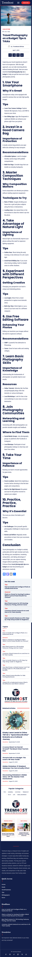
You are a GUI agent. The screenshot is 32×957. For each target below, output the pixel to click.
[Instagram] (10, 954)
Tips (6, 584)
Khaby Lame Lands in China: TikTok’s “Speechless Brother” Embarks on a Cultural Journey (16, 735)
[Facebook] (10, 55)
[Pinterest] (18, 55)
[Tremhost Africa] (9, 47)
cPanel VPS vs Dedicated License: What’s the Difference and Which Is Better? (15, 683)
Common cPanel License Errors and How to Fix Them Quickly (17, 611)
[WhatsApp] (22, 55)
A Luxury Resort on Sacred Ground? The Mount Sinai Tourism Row (15, 749)
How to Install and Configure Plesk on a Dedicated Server (17, 587)
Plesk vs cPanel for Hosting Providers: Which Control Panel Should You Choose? (17, 595)
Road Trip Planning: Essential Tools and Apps (8, 835)
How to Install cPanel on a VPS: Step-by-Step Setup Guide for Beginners (17, 618)
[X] (14, 55)
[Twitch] (18, 954)
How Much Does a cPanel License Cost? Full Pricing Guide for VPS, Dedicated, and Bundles (16, 668)
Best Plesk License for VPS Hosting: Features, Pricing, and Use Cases (16, 604)
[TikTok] (14, 954)
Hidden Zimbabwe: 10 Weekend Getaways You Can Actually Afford (16, 767)
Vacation (6, 29)
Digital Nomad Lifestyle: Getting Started (23, 834)
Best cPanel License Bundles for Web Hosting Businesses (14, 676)
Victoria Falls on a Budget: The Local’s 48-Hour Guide (14, 759)
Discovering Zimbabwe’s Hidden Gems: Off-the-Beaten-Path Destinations (15, 777)
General (7, 592)
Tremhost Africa (18, 46)
